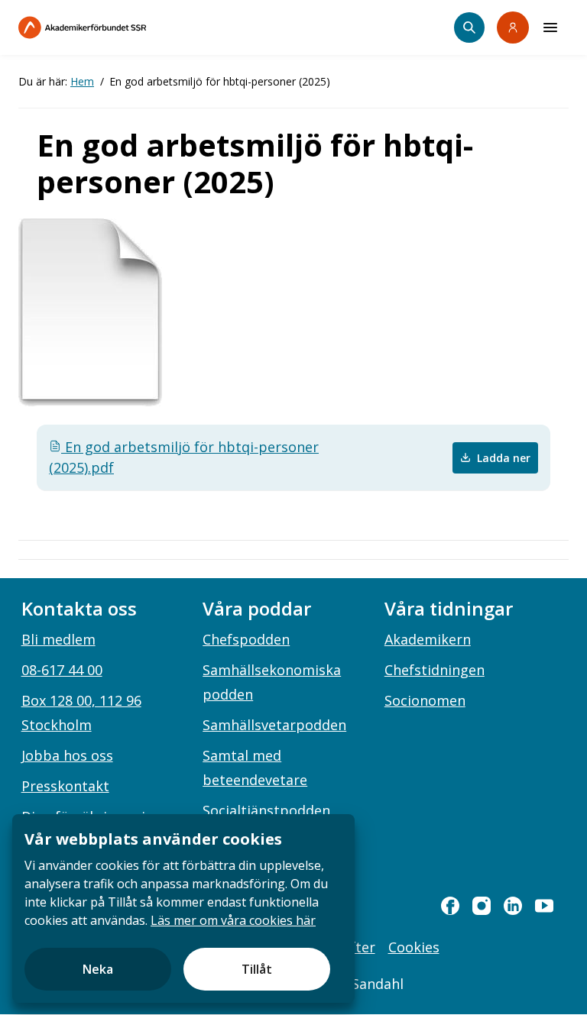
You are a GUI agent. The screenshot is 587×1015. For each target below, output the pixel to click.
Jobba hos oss (67, 755)
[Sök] (469, 27)
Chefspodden (246, 639)
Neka (98, 969)
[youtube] (544, 906)
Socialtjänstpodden (266, 810)
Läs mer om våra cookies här (233, 920)
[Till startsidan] (114, 27)
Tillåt (257, 969)
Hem (82, 81)
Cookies (413, 947)
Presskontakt (65, 786)
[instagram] (481, 906)
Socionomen (424, 700)
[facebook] (450, 906)
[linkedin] (513, 906)
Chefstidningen (434, 670)
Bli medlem (58, 639)
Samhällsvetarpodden (274, 725)
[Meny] (550, 27)
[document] (183, 908)
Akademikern (427, 639)
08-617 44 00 (61, 670)
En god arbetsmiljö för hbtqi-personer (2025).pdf (184, 457)
